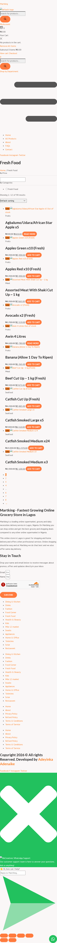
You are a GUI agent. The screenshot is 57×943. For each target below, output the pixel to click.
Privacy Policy (11, 713)
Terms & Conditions (14, 720)
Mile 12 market (12, 626)
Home (8, 135)
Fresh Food (13, 189)
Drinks (8, 605)
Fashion (8, 608)
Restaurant (10, 648)
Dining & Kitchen (12, 601)
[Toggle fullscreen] (12, 936)
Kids (7, 623)
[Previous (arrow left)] (4, 940)
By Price (3, 173)
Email (3, 572)
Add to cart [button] (33, 255)
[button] (28, 102)
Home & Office (12, 637)
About (8, 142)
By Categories (6, 183)
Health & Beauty (13, 619)
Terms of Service (12, 724)
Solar (7, 644)
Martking (4, 4)
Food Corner (10, 612)
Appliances (10, 634)
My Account (5, 24)
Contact (8, 149)
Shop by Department (9, 71)
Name (3, 576)
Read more (29, 234)
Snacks (8, 630)
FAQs (7, 145)
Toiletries (9, 641)
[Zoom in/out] (4, 936)
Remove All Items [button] (8, 46)
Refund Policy (11, 717)
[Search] (5, 19)
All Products (10, 138)
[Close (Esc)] (29, 936)
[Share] (21, 936)
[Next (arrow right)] (12, 940)
